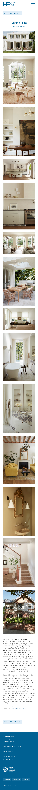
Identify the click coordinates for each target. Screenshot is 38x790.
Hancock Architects (19, 707)
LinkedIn (26, 779)
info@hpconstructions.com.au (12, 746)
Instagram (16, 779)
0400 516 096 (14, 749)
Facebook (7, 779)
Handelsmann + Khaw (19, 709)
